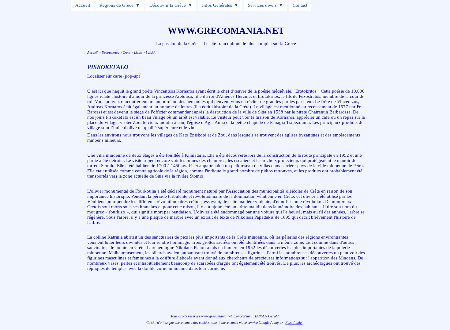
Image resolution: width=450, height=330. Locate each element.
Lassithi (151, 52)
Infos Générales (217, 5)
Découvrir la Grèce (167, 5)
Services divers (262, 5)
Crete (126, 52)
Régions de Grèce (116, 5)
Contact (300, 5)
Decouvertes (110, 52)
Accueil (82, 5)
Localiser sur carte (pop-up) (113, 76)
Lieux (138, 52)
